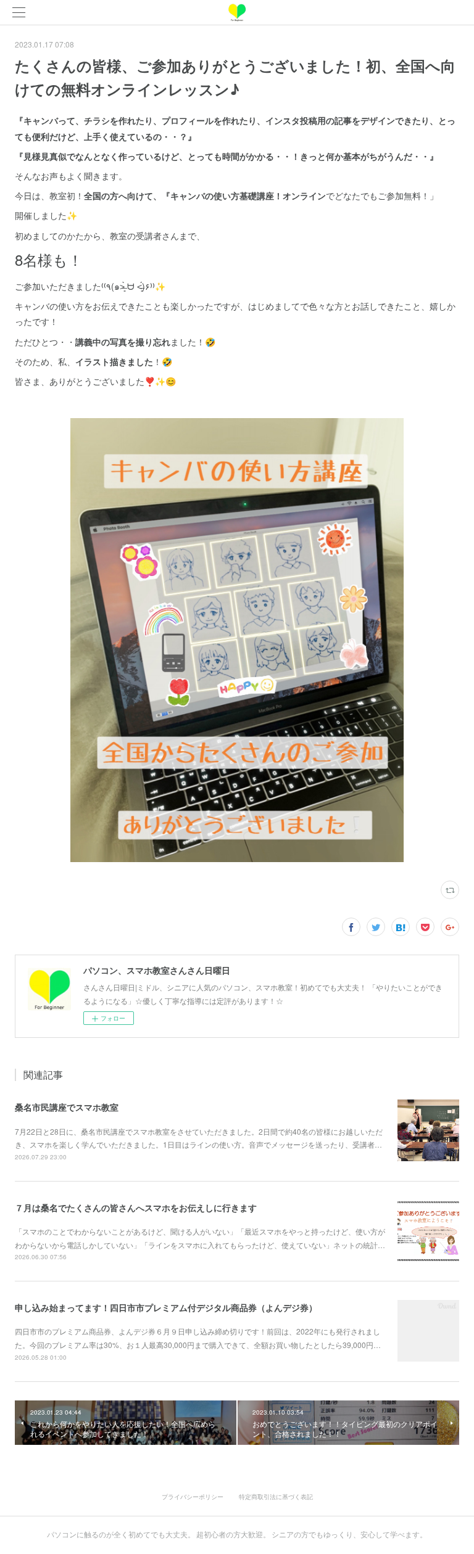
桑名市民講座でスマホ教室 (66, 1107)
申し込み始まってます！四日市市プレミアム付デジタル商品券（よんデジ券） (166, 1307)
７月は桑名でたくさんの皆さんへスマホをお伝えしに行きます (136, 1207)
